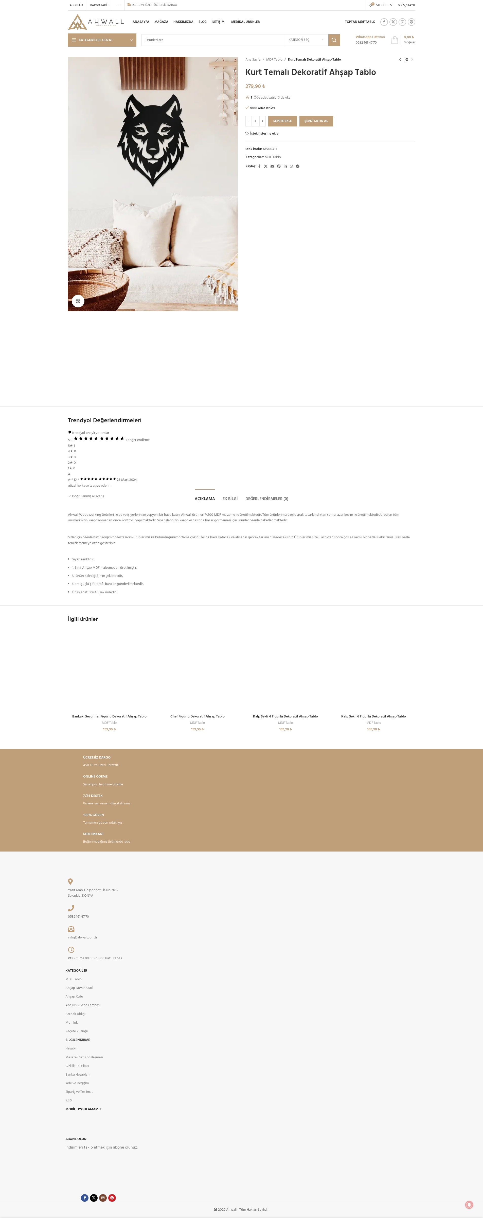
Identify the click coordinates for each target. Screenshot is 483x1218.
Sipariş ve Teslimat (79, 1092)
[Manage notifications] (469, 1205)
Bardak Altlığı (75, 1014)
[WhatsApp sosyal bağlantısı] (291, 166)
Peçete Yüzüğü (76, 1031)
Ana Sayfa (253, 60)
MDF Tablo (274, 60)
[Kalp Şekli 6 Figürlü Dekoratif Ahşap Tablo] (373, 670)
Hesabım (71, 1048)
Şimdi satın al (316, 121)
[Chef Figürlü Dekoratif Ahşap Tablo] (197, 670)
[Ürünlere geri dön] (406, 60)
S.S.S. (68, 1100)
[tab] (205, 496)
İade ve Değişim (77, 1083)
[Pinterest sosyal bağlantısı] (411, 22)
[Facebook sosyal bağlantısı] (384, 22)
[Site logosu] (96, 22)
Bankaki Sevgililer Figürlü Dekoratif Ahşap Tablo (109, 716)
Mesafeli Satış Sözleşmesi (84, 1057)
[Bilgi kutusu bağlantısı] (365, 40)
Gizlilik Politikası (77, 1066)
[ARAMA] (334, 40)
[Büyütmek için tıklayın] (78, 301)
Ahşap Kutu (74, 997)
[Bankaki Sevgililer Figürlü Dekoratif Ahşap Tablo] (109, 670)
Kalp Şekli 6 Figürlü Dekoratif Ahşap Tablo (373, 716)
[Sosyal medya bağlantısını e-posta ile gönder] (272, 166)
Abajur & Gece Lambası (82, 1005)
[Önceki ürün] (400, 60)
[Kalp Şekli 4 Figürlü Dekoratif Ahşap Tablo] (285, 670)
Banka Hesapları (77, 1075)
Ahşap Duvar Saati (79, 988)
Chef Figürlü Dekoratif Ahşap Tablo (197, 716)
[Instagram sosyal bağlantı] (402, 22)
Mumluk (71, 1023)
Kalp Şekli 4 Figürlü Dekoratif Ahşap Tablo (285, 716)
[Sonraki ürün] (412, 60)
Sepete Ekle (282, 121)
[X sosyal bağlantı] (393, 22)
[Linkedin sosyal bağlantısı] (285, 166)
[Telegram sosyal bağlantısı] (297, 166)
